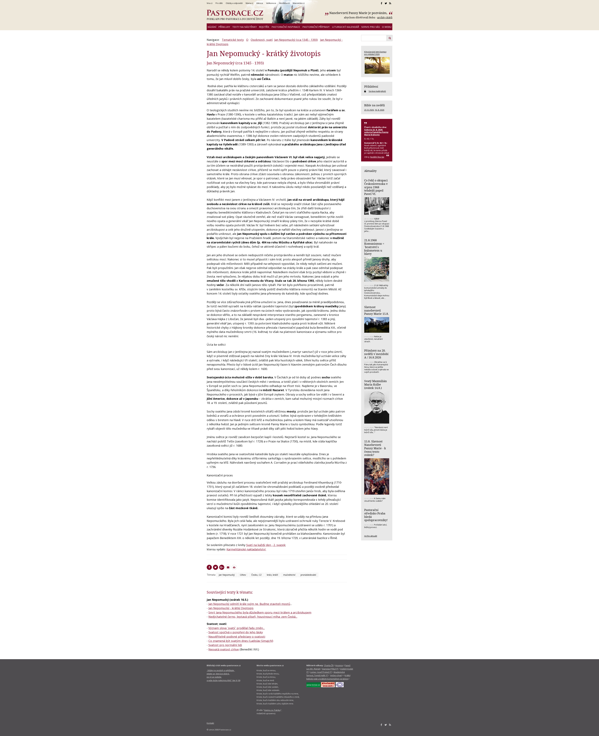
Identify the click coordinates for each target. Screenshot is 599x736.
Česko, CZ (256, 574)
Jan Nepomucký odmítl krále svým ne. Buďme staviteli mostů (249, 604)
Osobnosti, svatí (262, 40)
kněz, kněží (272, 574)
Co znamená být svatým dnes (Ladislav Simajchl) (240, 641)
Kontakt (210, 723)
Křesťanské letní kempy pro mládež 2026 (375, 53)
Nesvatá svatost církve (223, 649)
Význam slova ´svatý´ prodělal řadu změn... (236, 628)
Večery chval (336, 675)
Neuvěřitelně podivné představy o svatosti (236, 636)
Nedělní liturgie (377, 157)
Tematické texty (233, 40)
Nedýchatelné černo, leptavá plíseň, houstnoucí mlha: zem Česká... (252, 617)
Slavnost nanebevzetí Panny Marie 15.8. (376, 310)
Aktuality (370, 171)
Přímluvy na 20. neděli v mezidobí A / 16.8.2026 (376, 354)
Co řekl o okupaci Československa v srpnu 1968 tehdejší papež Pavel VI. (376, 187)
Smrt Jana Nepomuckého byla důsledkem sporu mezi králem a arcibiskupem (259, 612)
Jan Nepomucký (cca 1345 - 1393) (296, 40)
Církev (243, 574)
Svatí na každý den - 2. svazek (265, 545)
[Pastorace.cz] (235, 15)
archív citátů (384, 17)
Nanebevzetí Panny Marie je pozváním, (358, 13)
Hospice (339, 665)
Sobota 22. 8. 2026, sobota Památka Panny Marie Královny (376, 132)
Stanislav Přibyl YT (330, 668)
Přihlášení (371, 86)
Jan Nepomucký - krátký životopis (230, 608)
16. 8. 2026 (379, 109)
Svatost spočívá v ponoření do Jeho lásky (235, 632)
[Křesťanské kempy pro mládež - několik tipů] (376, 65)
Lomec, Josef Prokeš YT (321, 672)
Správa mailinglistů (377, 91)
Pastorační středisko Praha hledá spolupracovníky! (376, 515)
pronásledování (308, 574)
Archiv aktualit (370, 536)
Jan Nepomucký (227, 574)
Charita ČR (329, 665)
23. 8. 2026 (369, 109)
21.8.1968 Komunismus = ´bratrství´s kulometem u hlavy (374, 247)
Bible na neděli (374, 105)
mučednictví (289, 574)
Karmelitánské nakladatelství (246, 549)
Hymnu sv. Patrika (272, 710)
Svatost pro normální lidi (225, 645)
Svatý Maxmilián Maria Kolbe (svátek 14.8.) (375, 384)
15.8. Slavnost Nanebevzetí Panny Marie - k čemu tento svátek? (375, 448)
